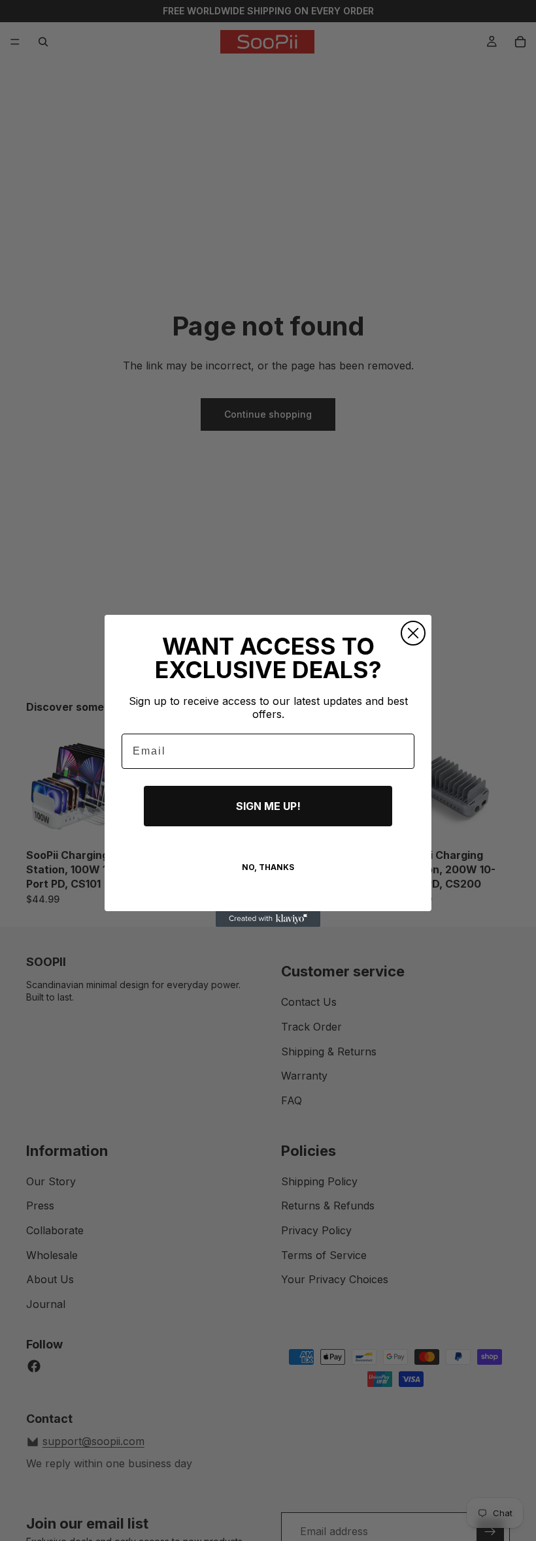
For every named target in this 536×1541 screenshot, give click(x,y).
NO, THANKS (268, 867)
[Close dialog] (413, 633)
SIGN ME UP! (268, 806)
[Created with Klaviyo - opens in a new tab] (268, 919)
